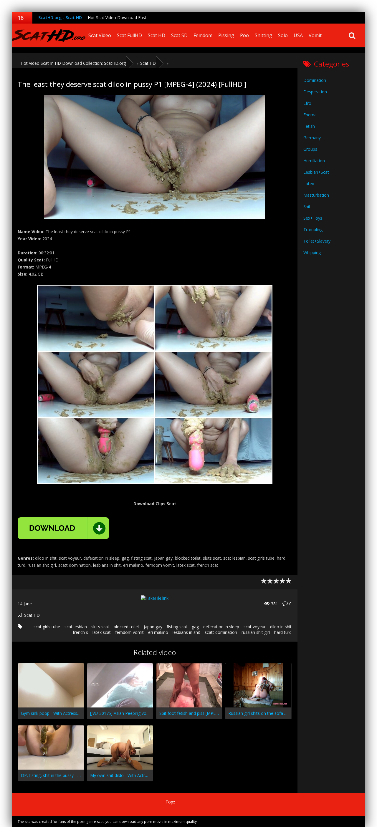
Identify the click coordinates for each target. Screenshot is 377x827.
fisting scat (177, 626)
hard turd (283, 632)
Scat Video (99, 35)
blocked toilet (126, 626)
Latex (308, 183)
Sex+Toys (312, 218)
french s (80, 632)
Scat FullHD (129, 35)
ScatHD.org (48, 35)
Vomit (315, 35)
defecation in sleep (221, 626)
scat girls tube (47, 626)
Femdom (203, 35)
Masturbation (316, 195)
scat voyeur (255, 626)
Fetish (309, 126)
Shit (306, 206)
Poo (244, 35)
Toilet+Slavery (316, 241)
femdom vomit (129, 632)
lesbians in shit (186, 632)
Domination (314, 80)
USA (298, 35)
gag (195, 626)
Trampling (313, 229)
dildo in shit (281, 626)
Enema (310, 114)
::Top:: (169, 802)
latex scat (101, 632)
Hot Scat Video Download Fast (117, 17)
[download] (63, 528)
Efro (307, 103)
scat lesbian (76, 626)
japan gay (153, 626)
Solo (283, 35)
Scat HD (156, 35)
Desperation (315, 92)
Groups (310, 149)
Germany (312, 137)
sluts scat (100, 626)
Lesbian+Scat (316, 172)
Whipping (312, 252)
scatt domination (221, 632)
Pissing (226, 35)
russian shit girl (256, 632)
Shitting (263, 35)
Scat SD (179, 35)
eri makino (158, 632)
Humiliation (314, 160)
